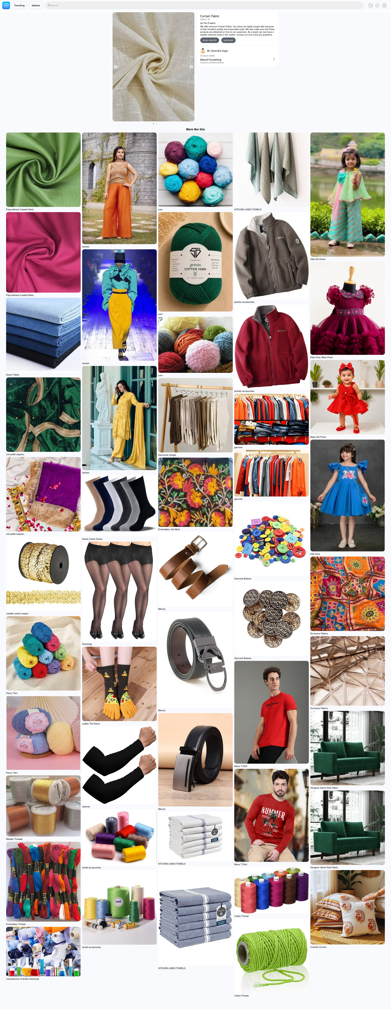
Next (191, 67)
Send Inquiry (210, 40)
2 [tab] (156, 123)
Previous (116, 67)
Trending (19, 5)
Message (228, 40)
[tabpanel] (153, 66)
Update (36, 5)
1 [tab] (153, 123)
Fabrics (203, 19)
